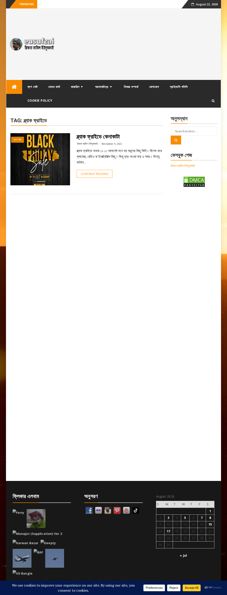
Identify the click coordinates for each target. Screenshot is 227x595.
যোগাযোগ (154, 87)
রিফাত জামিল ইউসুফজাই (87, 143)
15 (210, 524)
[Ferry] (18, 512)
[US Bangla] (22, 573)
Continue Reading (94, 174)
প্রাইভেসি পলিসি (179, 87)
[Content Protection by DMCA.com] (194, 181)
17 (168, 531)
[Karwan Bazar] (25, 543)
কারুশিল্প (75, 87)
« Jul (183, 555)
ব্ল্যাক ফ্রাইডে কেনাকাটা (98, 136)
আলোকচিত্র (101, 87)
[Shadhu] (36, 518)
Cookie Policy (39, 100)
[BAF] (38, 552)
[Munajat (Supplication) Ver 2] (37, 533)
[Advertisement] (140, 44)
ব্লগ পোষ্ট (32, 87)
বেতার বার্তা (54, 87)
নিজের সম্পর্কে (131, 87)
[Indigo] (22, 558)
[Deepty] (48, 543)
